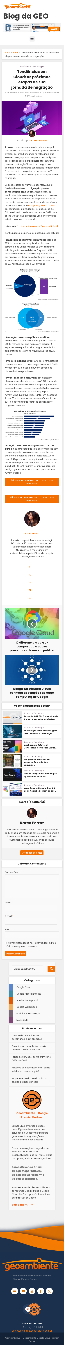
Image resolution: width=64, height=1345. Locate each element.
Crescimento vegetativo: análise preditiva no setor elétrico (29, 1048)
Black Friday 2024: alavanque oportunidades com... (40, 775)
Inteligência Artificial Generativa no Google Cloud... (40, 746)
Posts (15, 52)
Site (7, 929)
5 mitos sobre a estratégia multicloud (37, 226)
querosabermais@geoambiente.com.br (32, 1330)
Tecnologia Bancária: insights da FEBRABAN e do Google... (40, 732)
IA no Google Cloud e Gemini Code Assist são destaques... (40, 789)
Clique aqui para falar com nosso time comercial (32, 482)
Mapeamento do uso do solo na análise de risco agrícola (29, 1080)
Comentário (11, 872)
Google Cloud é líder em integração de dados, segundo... (37, 762)
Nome (9, 902)
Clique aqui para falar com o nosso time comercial (32, 499)
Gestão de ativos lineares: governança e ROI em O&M (27, 1037)
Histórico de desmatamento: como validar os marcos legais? (31, 1069)
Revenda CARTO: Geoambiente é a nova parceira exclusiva (41, 718)
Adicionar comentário (30, 93)
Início (7, 52)
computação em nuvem (41, 205)
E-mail (9, 916)
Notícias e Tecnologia (32, 66)
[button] (32, 39)
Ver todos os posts (32, 852)
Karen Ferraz (53, 93)
